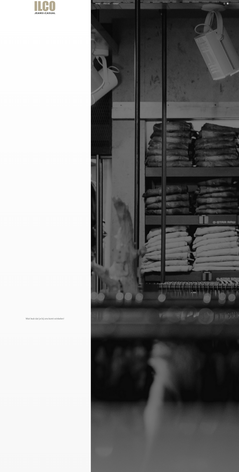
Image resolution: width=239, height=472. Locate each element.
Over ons (106, 3)
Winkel (97, 3)
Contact (116, 3)
